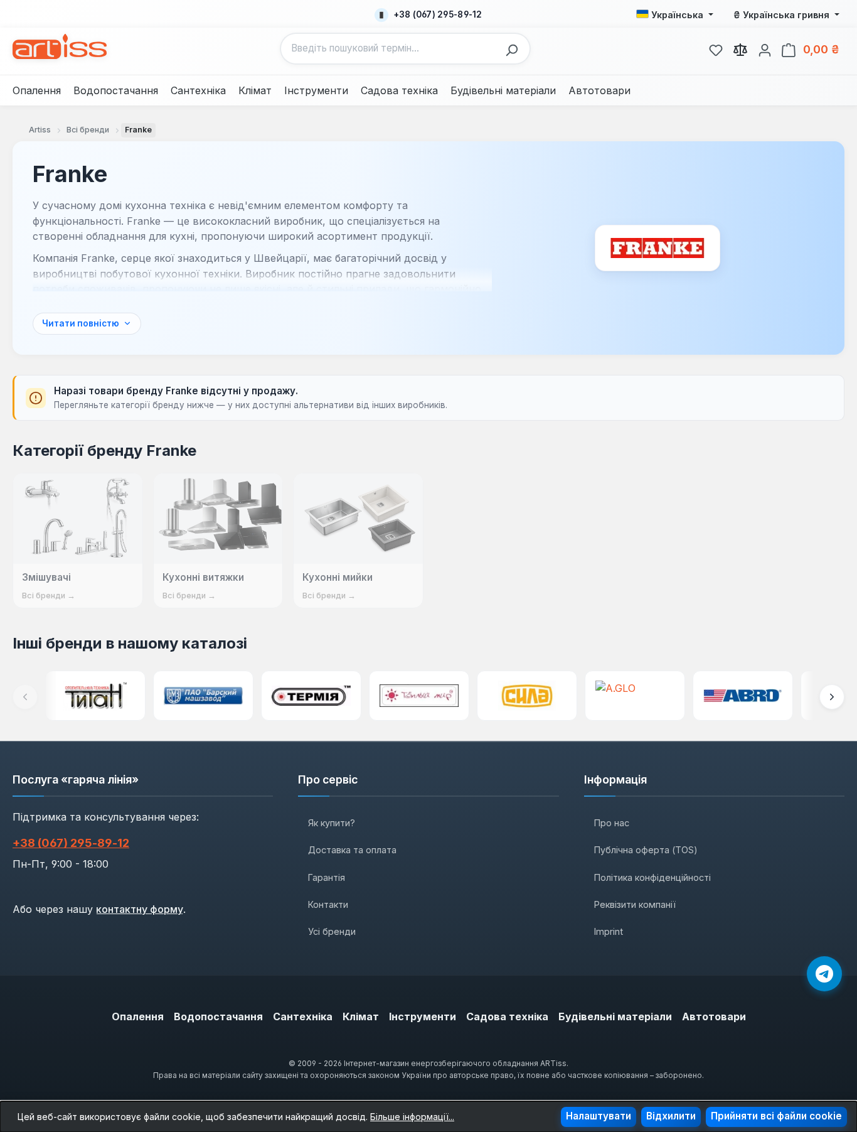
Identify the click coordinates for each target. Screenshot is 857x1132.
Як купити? (331, 822)
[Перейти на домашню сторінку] (60, 46)
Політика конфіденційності (652, 877)
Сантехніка (303, 1016)
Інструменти (422, 1016)
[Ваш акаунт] (765, 48)
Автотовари (714, 1016)
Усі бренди (332, 931)
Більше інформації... (412, 1116)
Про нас (611, 822)
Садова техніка (507, 1016)
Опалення (138, 1016)
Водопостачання (218, 1016)
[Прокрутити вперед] (831, 696)
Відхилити (671, 1116)
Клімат (361, 1016)
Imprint (608, 931)
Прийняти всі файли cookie (776, 1116)
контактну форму (139, 909)
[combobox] (390, 49)
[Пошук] (515, 49)
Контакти (328, 904)
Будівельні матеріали (615, 1016)
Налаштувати (598, 1116)
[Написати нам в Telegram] (824, 973)
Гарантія (326, 877)
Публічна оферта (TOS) (646, 849)
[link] (716, 48)
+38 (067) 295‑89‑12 (71, 842)
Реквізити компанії (635, 904)
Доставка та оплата (352, 849)
